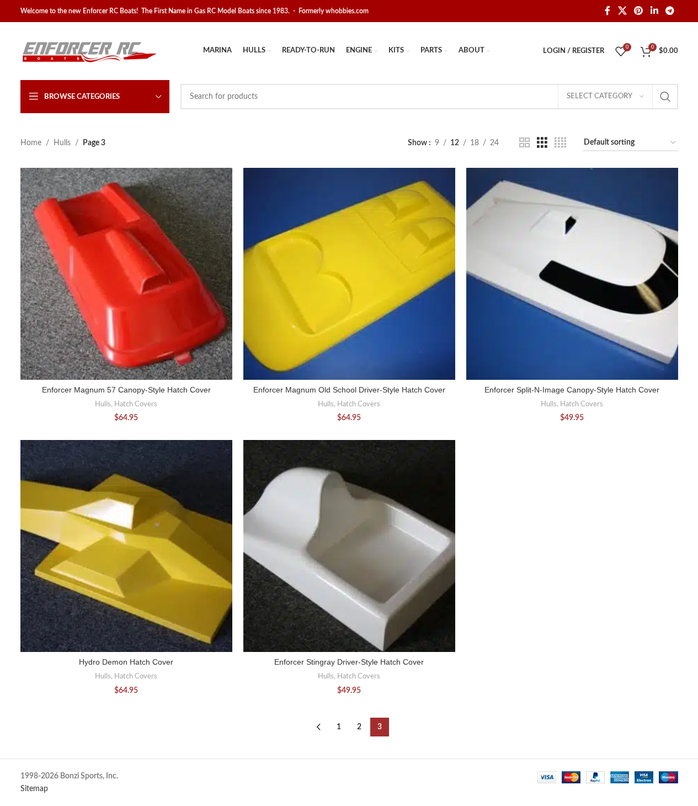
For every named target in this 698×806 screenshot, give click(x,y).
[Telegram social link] (670, 10)
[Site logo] (89, 51)
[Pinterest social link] (639, 10)
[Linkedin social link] (654, 10)
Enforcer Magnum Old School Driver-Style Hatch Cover (349, 389)
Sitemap (34, 789)
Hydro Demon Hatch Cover (126, 661)
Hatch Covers (135, 404)
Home (30, 143)
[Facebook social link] (607, 10)
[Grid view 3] (542, 143)
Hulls (62, 143)
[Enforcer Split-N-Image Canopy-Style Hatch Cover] (572, 274)
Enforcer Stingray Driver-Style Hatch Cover (349, 661)
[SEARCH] (665, 96)
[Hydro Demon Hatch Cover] (126, 546)
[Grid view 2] (524, 143)
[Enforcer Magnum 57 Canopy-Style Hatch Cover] (126, 274)
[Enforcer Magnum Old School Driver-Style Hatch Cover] (349, 274)
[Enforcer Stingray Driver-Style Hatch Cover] (349, 546)
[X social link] (622, 10)
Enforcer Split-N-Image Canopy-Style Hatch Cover (571, 389)
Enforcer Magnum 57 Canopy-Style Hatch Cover (126, 389)
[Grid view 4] (560, 143)
